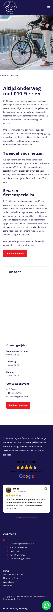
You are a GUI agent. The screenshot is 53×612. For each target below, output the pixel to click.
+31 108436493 (14, 393)
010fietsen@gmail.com (17, 396)
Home (3, 75)
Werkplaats (8, 581)
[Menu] (48, 7)
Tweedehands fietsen (13, 574)
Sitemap (7, 608)
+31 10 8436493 (18, 554)
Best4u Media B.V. (11, 599)
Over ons (7, 585)
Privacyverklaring (19, 608)
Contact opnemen (15, 253)
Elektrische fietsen (11, 578)
